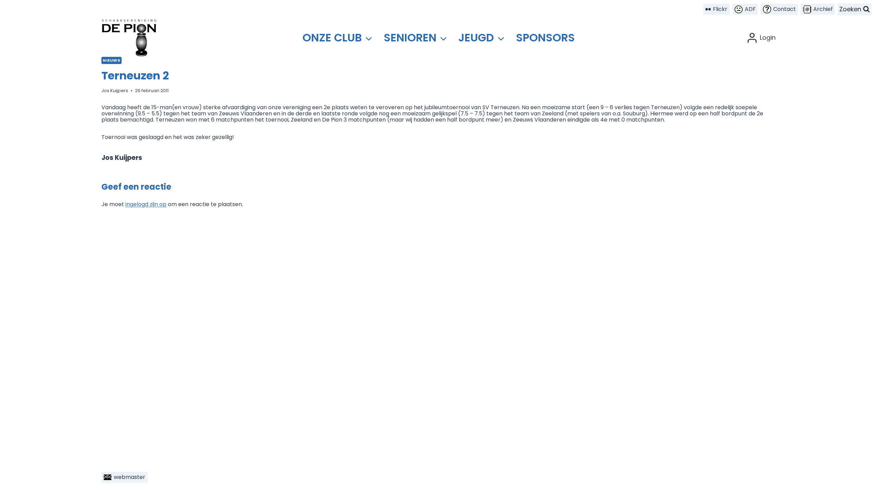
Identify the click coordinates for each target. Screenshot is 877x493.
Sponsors (545, 37)
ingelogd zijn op (145, 204)
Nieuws (111, 60)
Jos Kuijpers (114, 90)
